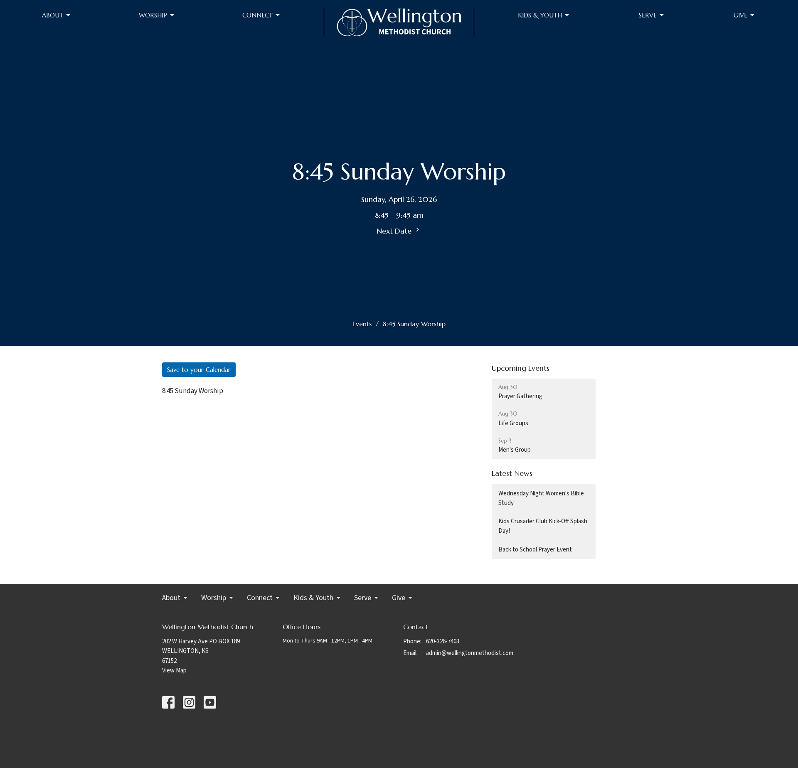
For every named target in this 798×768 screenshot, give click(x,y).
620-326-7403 (442, 641)
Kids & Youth (540, 15)
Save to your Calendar (199, 370)
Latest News (512, 473)
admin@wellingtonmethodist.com (469, 653)
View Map (174, 670)
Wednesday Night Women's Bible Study (541, 498)
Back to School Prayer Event (535, 549)
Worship (153, 15)
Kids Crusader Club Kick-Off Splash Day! (542, 526)
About (52, 15)
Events (362, 324)
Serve (648, 15)
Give (740, 15)
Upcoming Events (520, 368)
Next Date (395, 231)
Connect (257, 15)
